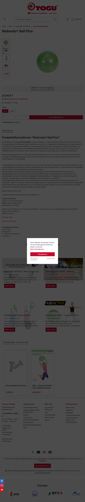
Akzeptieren (42, 254)
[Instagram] (2, 485)
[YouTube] (2, 490)
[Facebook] (2, 481)
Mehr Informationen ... (37, 249)
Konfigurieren (51, 258)
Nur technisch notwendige (34, 258)
